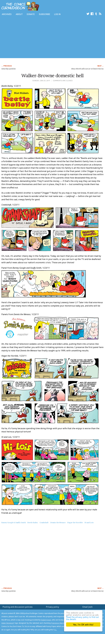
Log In (57, 14)
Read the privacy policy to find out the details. (82, 618)
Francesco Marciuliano (60, 623)
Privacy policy (52, 606)
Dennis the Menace (58, 522)
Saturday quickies (8, 69)
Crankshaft (44, 522)
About (19, 14)
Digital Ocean (46, 620)
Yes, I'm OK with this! (83, 624)
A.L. (55, 629)
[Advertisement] (46, 37)
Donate (31, 14)
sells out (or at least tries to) (87, 69)
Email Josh (87, 606)
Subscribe (44, 14)
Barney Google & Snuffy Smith (13, 522)
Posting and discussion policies (18, 606)
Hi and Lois (89, 522)
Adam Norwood (7, 623)
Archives (7, 14)
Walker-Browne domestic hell (52, 75)
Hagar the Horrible (75, 522)
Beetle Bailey (32, 522)
